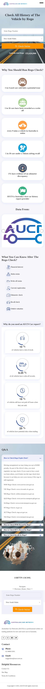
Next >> (30, 589)
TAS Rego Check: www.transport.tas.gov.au (19, 517)
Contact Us (5, 669)
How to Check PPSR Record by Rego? (17, 525)
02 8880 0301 (10, 651)
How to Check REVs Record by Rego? (17, 530)
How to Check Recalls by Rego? (15, 535)
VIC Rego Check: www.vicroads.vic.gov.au (19, 489)
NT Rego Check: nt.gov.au (13, 508)
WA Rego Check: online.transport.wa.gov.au (19, 494)
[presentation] (3, 231)
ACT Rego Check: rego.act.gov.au (15, 512)
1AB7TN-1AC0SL (22, 577)
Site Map (5, 672)
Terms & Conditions (8, 676)
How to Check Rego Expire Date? (16, 458)
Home (24, 589)
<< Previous (16, 589)
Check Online (23, 46)
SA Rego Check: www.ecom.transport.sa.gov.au (20, 503)
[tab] (22, 577)
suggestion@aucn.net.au (13, 658)
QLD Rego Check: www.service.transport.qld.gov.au (22, 498)
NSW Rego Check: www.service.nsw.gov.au (19, 484)
